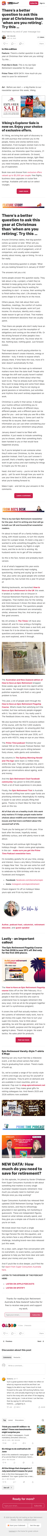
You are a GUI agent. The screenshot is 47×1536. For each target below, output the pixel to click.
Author (5, 924)
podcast (21, 743)
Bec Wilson (11, 36)
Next (39, 1341)
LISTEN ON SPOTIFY (15, 1288)
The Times (23, 621)
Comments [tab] (7, 1357)
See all (6, 1487)
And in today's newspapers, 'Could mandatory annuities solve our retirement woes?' (15, 1436)
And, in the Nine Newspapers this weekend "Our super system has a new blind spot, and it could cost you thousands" (17, 1475)
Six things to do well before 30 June (16, 1450)
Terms (20, 1520)
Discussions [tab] (19, 1420)
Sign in (42, 3)
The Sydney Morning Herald (29, 758)
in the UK (29, 590)
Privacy (13, 1520)
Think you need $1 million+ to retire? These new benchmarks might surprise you (16, 1429)
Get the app (34, 1525)
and (4, 761)
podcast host (16, 924)
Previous (9, 1341)
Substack (12, 1531)
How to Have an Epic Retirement (17, 683)
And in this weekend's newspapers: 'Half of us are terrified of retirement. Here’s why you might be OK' (17, 1455)
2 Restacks (27, 1325)
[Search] (43, 1420)
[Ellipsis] (44, 1378)
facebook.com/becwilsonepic (29, 880)
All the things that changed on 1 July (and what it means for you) (17, 1469)
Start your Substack (17, 1525)
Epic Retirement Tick (22, 790)
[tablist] (12, 1357)
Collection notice (30, 1520)
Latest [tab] (10, 1420)
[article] (23, 1435)
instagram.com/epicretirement (25, 884)
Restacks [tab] (17, 1357)
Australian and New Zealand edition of (24, 680)
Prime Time (11, 743)
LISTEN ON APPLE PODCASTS (20, 1284)
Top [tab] (4, 1420)
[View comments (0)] (14, 1462)
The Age (10, 761)
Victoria (10, 1378)
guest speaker (23, 928)
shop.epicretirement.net (33, 1085)
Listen (42, 37)
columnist (28, 924)
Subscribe (33, 3)
